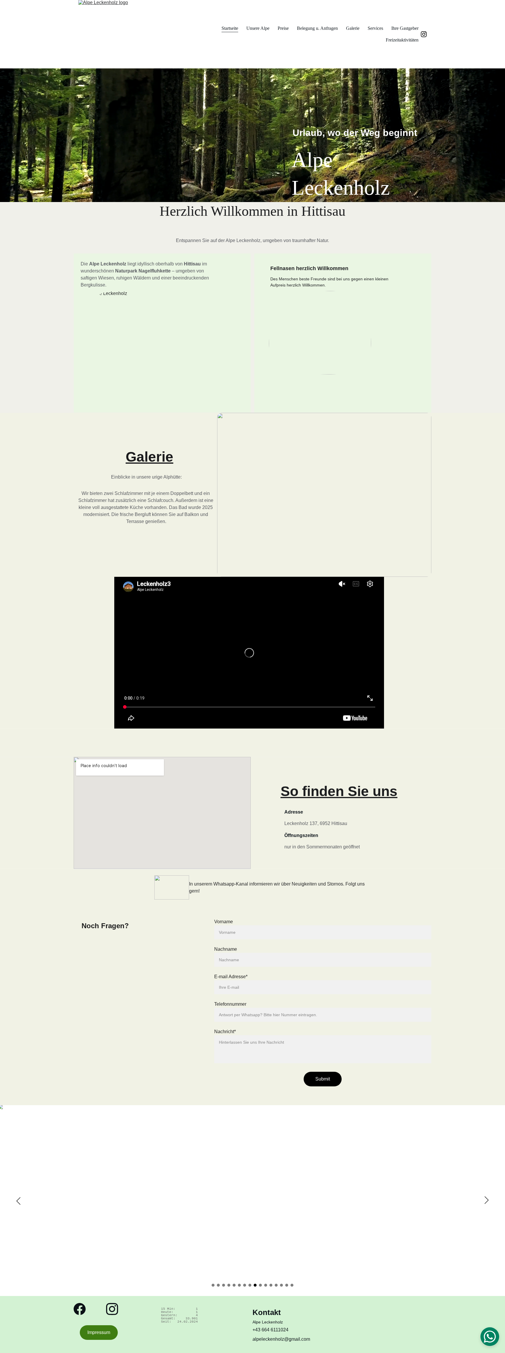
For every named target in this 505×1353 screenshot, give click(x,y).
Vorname (223, 921)
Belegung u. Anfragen (317, 28)
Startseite (230, 28)
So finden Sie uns (339, 791)
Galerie (352, 28)
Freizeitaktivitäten (402, 39)
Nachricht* (225, 1031)
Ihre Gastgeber (404, 28)
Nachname (225, 949)
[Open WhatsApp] (489, 1336)
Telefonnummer (230, 1004)
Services (375, 28)
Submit (322, 1078)
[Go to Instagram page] (424, 34)
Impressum (98, 1332)
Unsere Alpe (257, 28)
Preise (283, 28)
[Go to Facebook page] (80, 1309)
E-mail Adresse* (231, 976)
